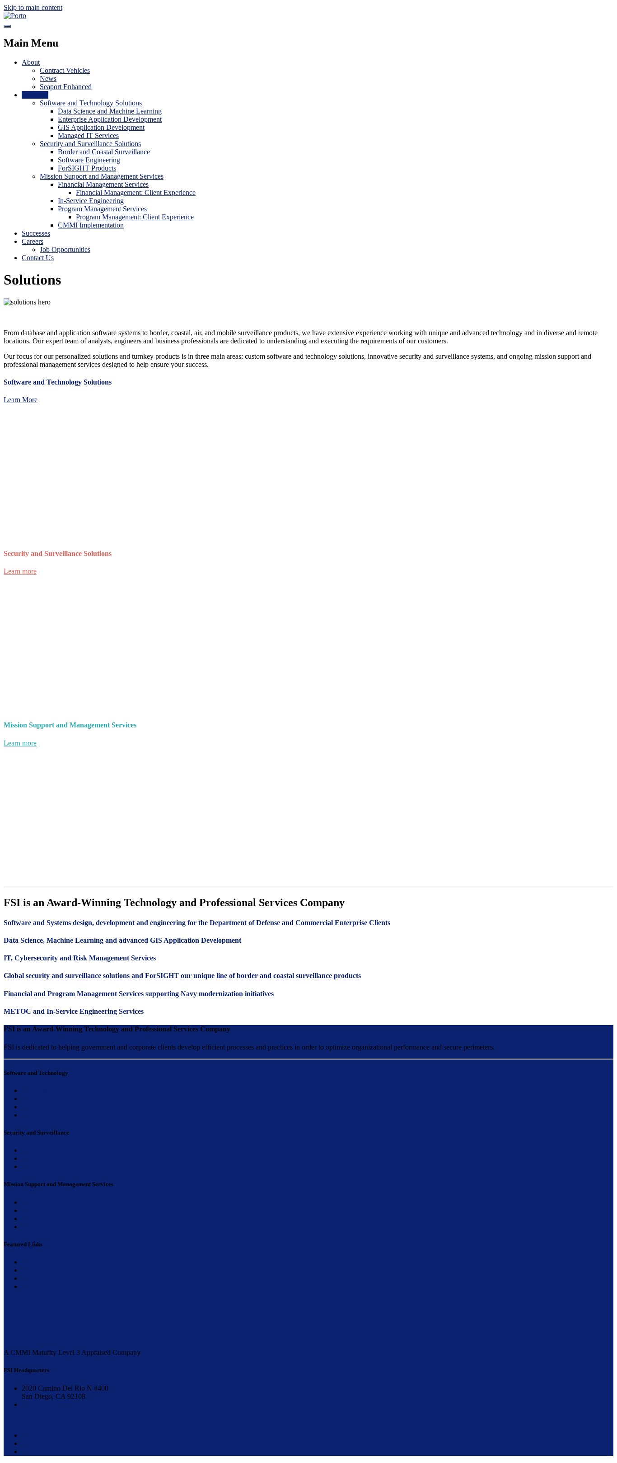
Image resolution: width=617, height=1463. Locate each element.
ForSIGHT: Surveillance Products (70, 1166)
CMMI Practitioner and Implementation (78, 1226)
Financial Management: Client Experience (136, 192)
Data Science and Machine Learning (110, 111)
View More (512, 1047)
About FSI (37, 1286)
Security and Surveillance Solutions (90, 143)
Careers (32, 241)
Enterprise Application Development (110, 119)
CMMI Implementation (91, 225)
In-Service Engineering (91, 200)
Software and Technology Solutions (91, 103)
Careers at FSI (42, 1262)
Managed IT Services (88, 135)
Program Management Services (102, 209)
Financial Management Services (103, 184)
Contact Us (38, 257)
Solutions (35, 95)
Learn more (20, 571)
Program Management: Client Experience (135, 217)
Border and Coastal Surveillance (104, 152)
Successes (36, 233)
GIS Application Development (101, 127)
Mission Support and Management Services (102, 176)
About (31, 62)
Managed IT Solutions (53, 1115)
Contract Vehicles (65, 70)
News (48, 78)
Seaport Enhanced (66, 86)
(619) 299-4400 (44, 1404)
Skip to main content (33, 7)
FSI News (36, 1278)
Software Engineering (89, 160)
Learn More (20, 400)
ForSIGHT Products (87, 168)
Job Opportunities (65, 249)
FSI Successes (42, 1270)
